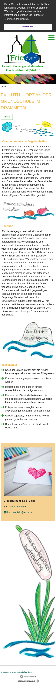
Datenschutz (18, 672)
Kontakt (28, 672)
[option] (28, 79)
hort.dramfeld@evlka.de (19, 512)
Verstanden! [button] (28, 26)
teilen (7, 117)
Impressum (6, 672)
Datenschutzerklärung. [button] (17, 19)
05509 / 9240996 (18, 506)
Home (3, 86)
